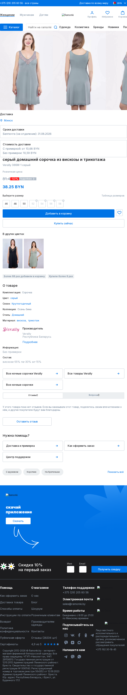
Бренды (98, 27)
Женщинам (7, 14)
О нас (35, 595)
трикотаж (33, 320)
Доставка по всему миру (93, 3)
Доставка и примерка (20, 445)
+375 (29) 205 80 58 (76, 592)
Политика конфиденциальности (14, 630)
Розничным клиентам (45, 615)
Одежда (64, 27)
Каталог (14, 27)
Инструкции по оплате (15, 615)
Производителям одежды (42, 623)
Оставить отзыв (27, 421)
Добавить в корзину (58, 213)
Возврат (5, 621)
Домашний (18, 314)
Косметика (82, 27)
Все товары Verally (80, 373)
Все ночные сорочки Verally (24, 373)
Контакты (37, 631)
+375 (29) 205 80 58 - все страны (19, 3)
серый (14, 298)
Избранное (107, 17)
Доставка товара (11, 602)
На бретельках (52, 472)
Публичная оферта (12, 637)
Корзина (122, 17)
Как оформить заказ (81, 445)
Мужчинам (27, 14)
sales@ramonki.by (74, 604)
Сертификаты (9, 644)
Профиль (92, 17)
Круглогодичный (21, 303)
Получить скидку (109, 569)
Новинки (113, 27)
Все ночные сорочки (19, 384)
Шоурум (36, 608)
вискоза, (22, 320)
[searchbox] (42, 27)
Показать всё (116, 471)
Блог (34, 602)
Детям (43, 14)
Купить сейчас (63, 223)
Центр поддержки (18, 457)
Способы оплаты (11, 608)
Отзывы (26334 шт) (44, 637)
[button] (119, 212)
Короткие (31, 472)
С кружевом (12, 472)
